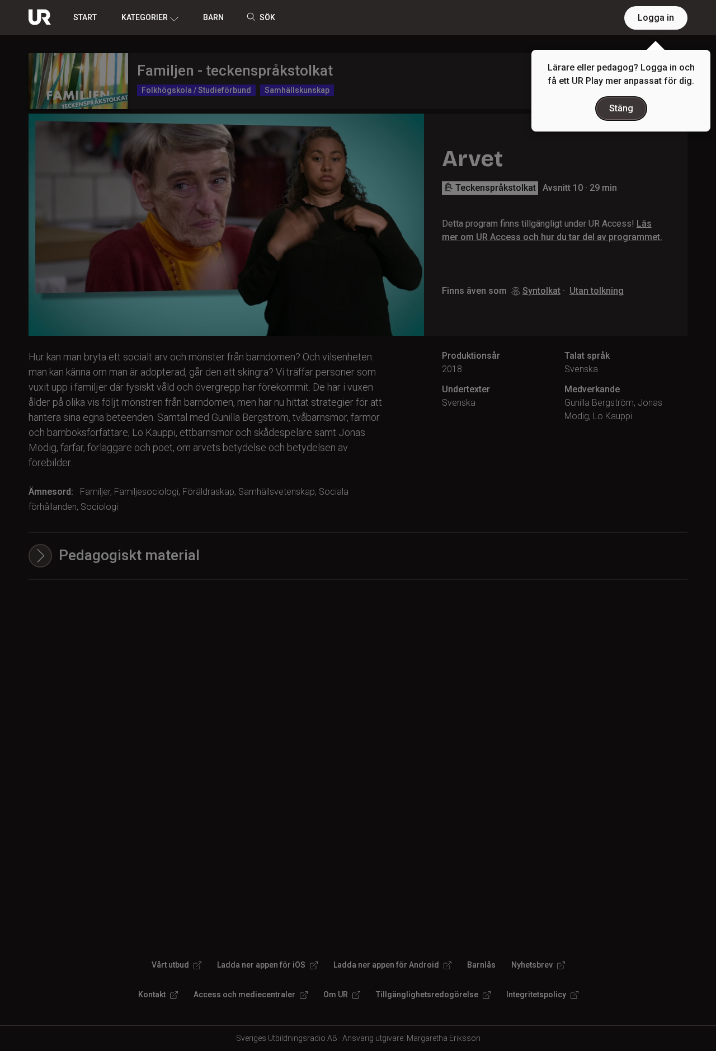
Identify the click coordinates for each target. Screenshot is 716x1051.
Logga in (656, 17)
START (85, 17)
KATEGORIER (144, 17)
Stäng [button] (621, 108)
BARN (213, 17)
